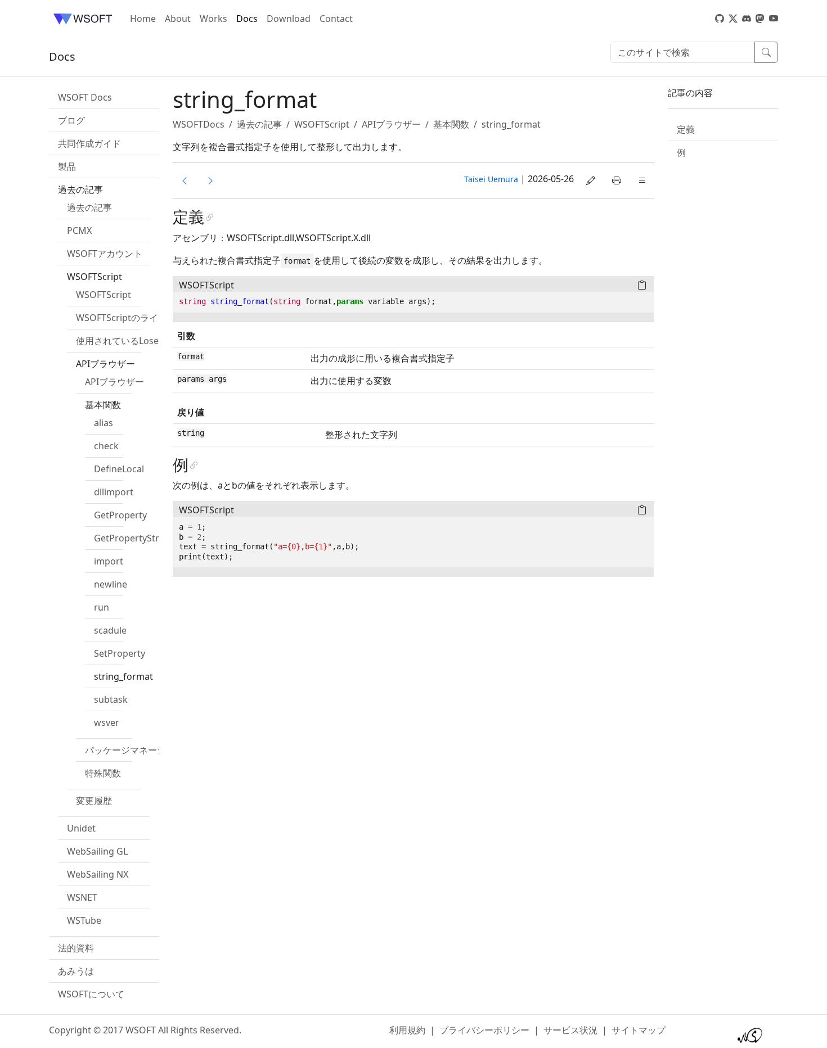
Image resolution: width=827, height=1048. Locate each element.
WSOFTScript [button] (94, 276)
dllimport (113, 492)
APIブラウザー (114, 382)
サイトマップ (639, 1030)
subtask (111, 699)
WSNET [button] (82, 897)
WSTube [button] (84, 920)
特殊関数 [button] (103, 773)
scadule (110, 630)
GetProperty (120, 515)
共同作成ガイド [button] (89, 143)
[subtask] (210, 180)
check (106, 446)
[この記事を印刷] (616, 180)
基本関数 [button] (103, 405)
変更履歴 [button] (94, 800)
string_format (123, 676)
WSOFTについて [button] (91, 994)
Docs (247, 18)
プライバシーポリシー (484, 1030)
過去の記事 (89, 207)
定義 (686, 129)
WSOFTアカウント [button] (104, 253)
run (101, 607)
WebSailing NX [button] (97, 874)
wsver (106, 722)
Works (213, 18)
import (108, 561)
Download (289, 18)
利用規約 (407, 1030)
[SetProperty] (184, 180)
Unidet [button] (81, 828)
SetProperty (119, 653)
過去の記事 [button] (80, 189)
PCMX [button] (79, 230)
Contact (336, 18)
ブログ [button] (71, 120)
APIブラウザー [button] (105, 364)
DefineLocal (119, 469)
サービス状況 (570, 1030)
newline (110, 584)
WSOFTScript (103, 294)
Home (143, 18)
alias (103, 423)
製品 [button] (67, 166)
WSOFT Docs (85, 97)
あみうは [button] (76, 971)
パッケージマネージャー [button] (134, 750)
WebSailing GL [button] (97, 851)
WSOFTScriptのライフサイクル (139, 317)
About (178, 18)
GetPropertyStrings (135, 538)
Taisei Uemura (491, 179)
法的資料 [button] (76, 948)
